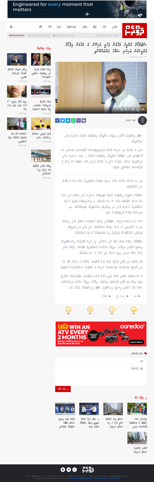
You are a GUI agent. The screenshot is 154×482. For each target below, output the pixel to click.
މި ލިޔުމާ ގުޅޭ (141, 398)
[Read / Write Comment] (84, 120)
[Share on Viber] (78, 120)
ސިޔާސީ (115, 27)
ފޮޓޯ (40, 27)
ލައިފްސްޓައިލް (71, 27)
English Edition (17, 35)
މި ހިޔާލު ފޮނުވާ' (62, 389)
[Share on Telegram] (68, 120)
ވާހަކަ (49, 27)
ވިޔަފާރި (84, 27)
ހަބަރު (104, 27)
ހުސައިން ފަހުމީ (121, 296)
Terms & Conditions (102, 478)
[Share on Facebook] (57, 120)
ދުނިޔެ (59, 27)
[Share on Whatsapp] (73, 120)
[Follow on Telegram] (63, 469)
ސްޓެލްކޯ (106, 296)
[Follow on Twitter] (68, 469)
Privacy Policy (115, 478)
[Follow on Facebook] (74, 469)
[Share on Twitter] (62, 120)
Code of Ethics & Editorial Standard (81, 478)
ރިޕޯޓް (95, 27)
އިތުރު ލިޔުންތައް (44, 48)
